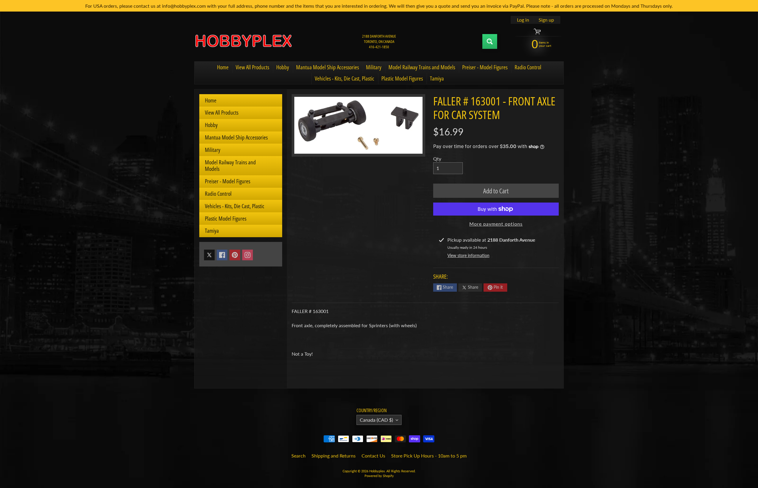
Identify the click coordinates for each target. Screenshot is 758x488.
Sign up (546, 19)
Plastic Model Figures (402, 78)
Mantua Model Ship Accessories (327, 67)
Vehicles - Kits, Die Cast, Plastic (344, 78)
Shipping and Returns (333, 455)
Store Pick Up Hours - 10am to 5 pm (429, 455)
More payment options (496, 224)
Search (298, 455)
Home (223, 67)
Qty (437, 158)
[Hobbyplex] (243, 41)
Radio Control (528, 67)
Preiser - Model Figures (485, 67)
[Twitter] (209, 255)
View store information (468, 255)
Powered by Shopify (379, 476)
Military (373, 67)
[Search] (489, 41)
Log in (523, 19)
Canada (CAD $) (376, 420)
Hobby (282, 67)
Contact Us (373, 455)
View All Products (252, 67)
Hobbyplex (377, 471)
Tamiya (437, 78)
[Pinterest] (234, 255)
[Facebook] (222, 255)
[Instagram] (247, 255)
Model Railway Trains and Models (421, 67)
